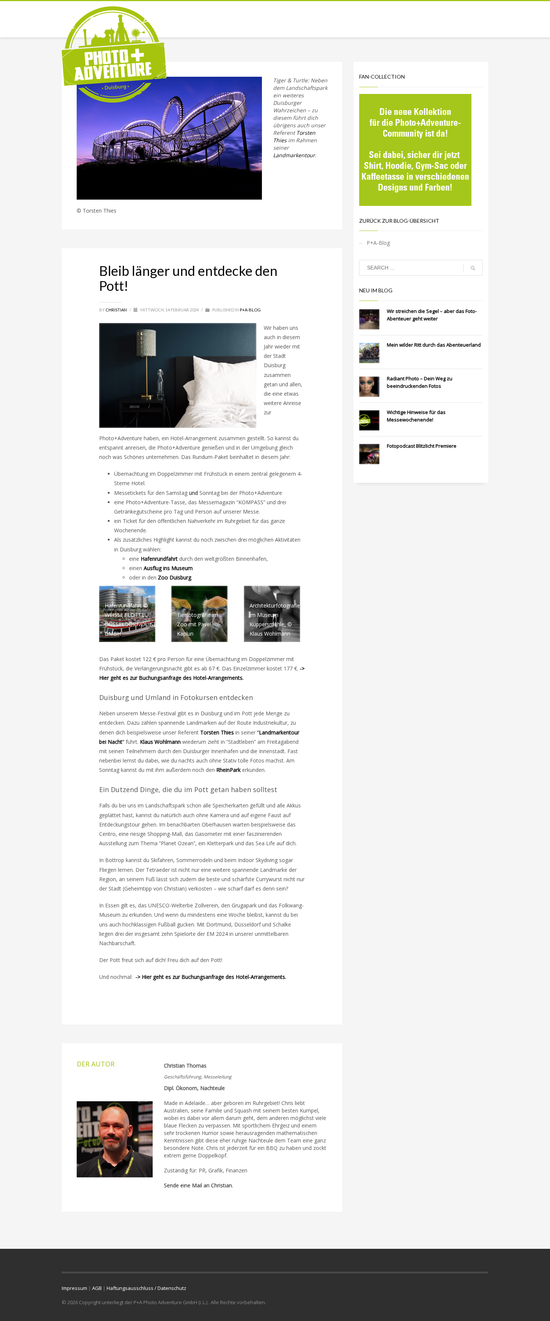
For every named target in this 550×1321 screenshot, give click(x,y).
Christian (117, 309)
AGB (97, 1288)
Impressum (74, 1288)
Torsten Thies (217, 732)
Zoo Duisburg (174, 577)
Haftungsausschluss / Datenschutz (146, 1288)
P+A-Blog (250, 309)
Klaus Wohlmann (160, 741)
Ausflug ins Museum (168, 568)
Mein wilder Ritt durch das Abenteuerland (434, 344)
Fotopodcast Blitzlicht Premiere (421, 445)
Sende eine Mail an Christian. (198, 1185)
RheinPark (228, 769)
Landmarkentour (294, 155)
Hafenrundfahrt (159, 558)
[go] (473, 268)
